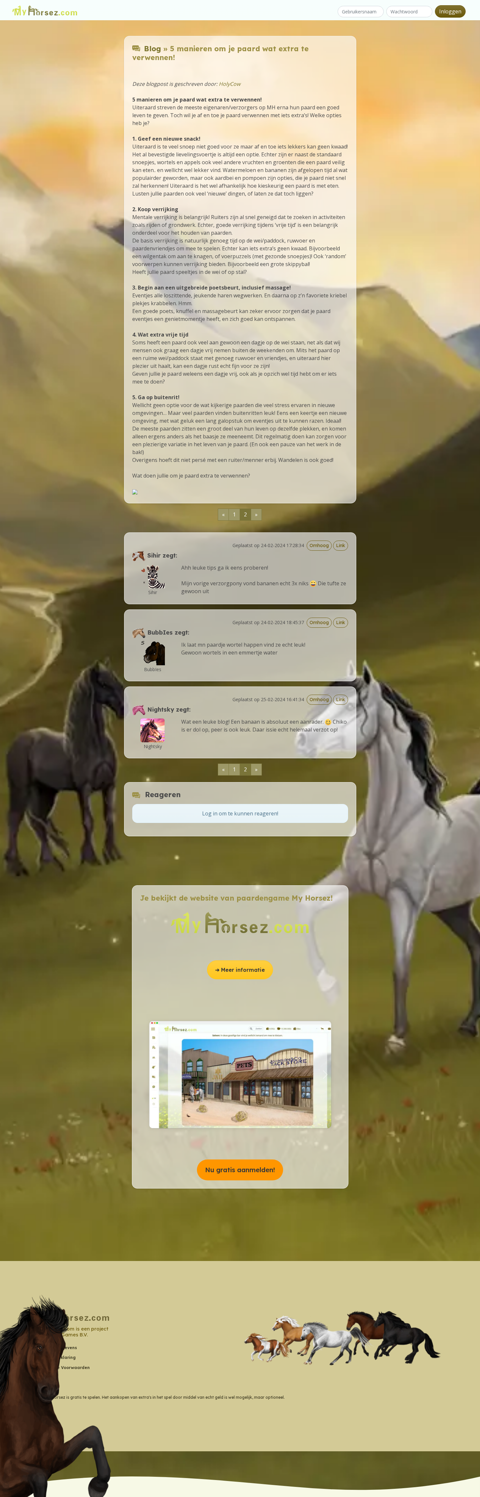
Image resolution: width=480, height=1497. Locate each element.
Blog (152, 48)
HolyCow (229, 83)
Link (340, 545)
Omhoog (319, 545)
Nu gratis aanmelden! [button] (240, 1170)
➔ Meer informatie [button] (240, 970)
